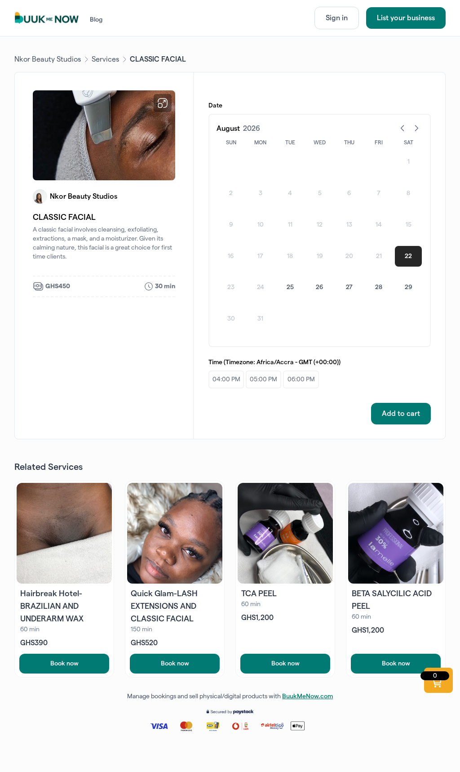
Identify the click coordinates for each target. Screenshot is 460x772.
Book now (64, 663)
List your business (406, 18)
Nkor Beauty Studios (47, 59)
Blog (96, 20)
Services (105, 59)
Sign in (337, 18)
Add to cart (401, 413)
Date (215, 106)
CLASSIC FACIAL (158, 59)
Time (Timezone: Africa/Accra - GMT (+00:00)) (274, 362)
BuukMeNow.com (307, 696)
